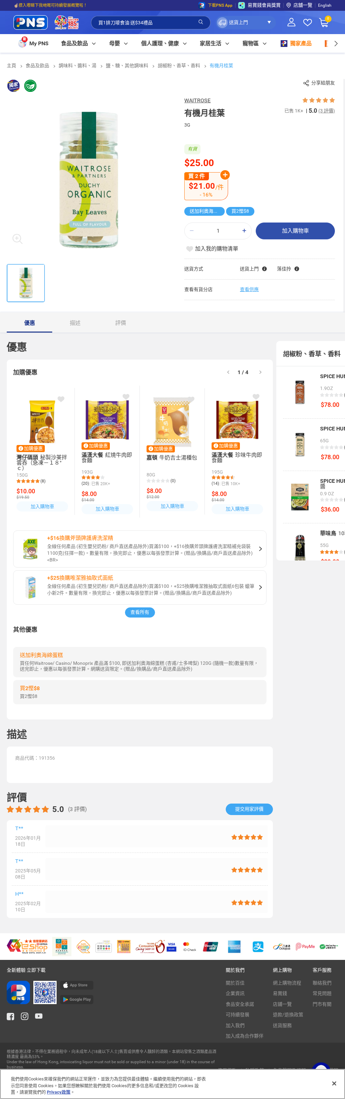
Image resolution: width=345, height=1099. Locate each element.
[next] (335, 43)
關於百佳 (235, 983)
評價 (120, 323)
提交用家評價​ (249, 809)
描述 (75, 323)
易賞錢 (280, 993)
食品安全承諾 (240, 1004)
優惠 (29, 323)
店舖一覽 (302, 5)
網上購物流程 (287, 983)
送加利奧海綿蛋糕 (207, 211)
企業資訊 (235, 993)
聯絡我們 (322, 983)
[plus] (244, 230)
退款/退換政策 (288, 1014)
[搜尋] (200, 22)
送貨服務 (282, 1025)
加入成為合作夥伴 (244, 1036)
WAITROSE (197, 100)
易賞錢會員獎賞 (264, 5)
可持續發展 (237, 1014)
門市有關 (322, 1004)
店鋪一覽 (282, 1004)
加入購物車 (295, 231)
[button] (246, 22)
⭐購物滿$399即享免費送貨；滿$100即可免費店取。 (61, 5)
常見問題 (322, 993)
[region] (172, 1084)
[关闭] (334, 1083)
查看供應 (249, 289)
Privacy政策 (58, 1092)
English (325, 5)
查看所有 (139, 612)
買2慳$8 (240, 211)
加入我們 (235, 1025)
